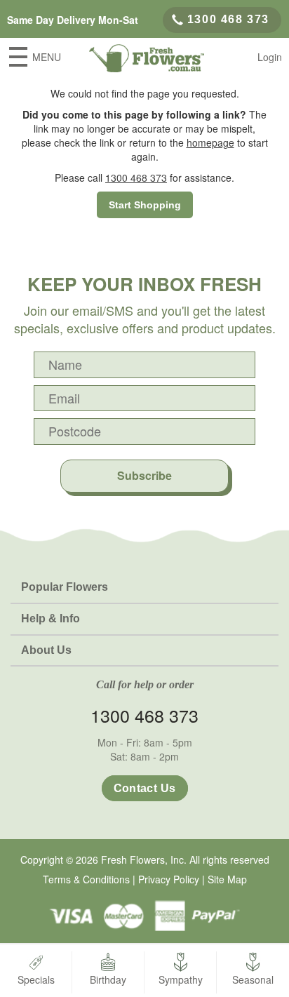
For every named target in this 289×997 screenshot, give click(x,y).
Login (269, 57)
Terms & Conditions (86, 879)
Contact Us (145, 788)
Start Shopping (145, 204)
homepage (210, 142)
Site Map (227, 879)
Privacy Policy (168, 879)
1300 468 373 (228, 19)
